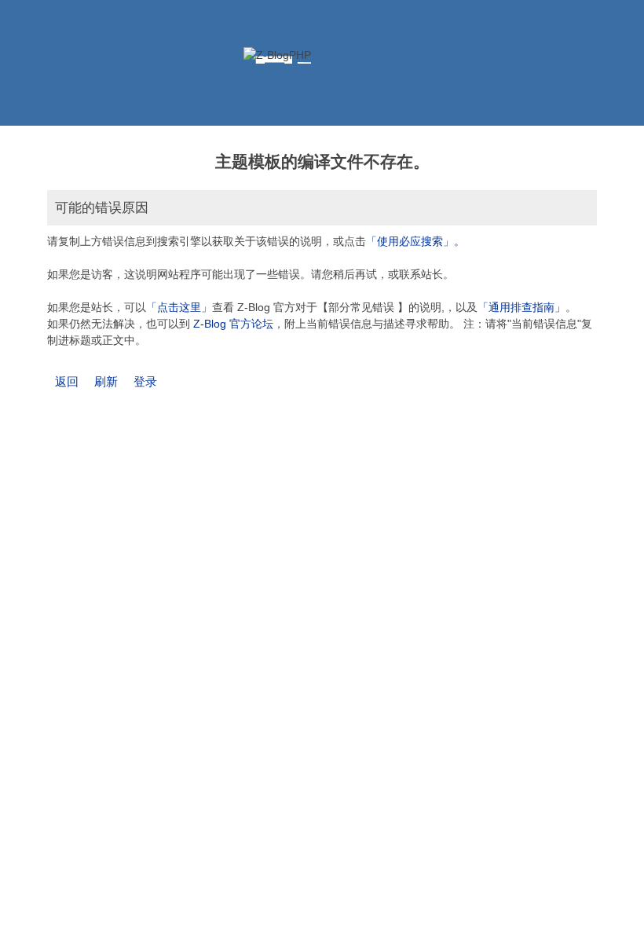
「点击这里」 (179, 307)
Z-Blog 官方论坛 (233, 323)
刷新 (106, 381)
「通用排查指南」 (521, 307)
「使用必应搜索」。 (415, 241)
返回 (67, 381)
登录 (145, 381)
